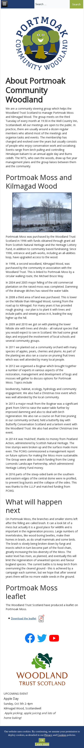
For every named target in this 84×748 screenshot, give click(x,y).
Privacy (48, 734)
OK (42, 740)
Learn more (42, 744)
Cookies (61, 734)
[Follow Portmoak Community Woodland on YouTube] (54, 642)
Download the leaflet (23, 618)
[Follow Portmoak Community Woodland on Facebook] (30, 642)
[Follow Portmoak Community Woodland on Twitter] (42, 642)
